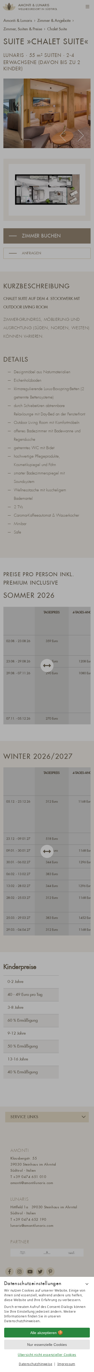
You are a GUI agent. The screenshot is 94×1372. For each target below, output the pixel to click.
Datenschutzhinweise (35, 1364)
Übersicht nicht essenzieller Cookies (47, 1354)
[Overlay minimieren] (87, 1284)
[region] (47, 1305)
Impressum (66, 1364)
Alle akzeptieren (43, 1333)
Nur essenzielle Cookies (47, 1344)
